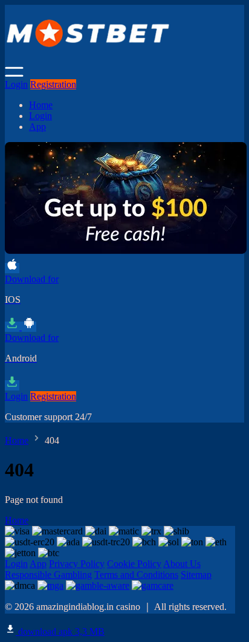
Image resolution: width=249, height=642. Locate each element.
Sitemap (196, 574)
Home (41, 105)
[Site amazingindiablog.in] (126, 61)
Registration (53, 84)
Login (16, 84)
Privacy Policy (77, 564)
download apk (60, 631)
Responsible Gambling (48, 574)
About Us (182, 564)
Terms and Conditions (136, 574)
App (37, 127)
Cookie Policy (134, 564)
